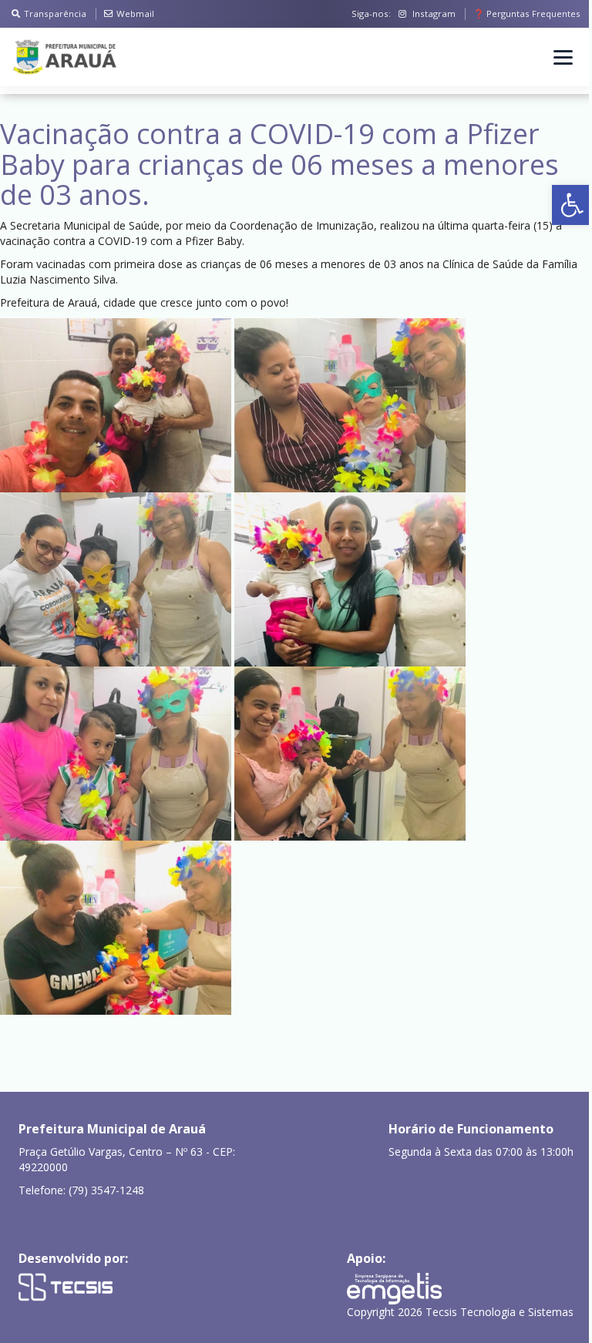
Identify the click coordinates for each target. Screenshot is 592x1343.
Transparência (55, 13)
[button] (572, 205)
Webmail (135, 13)
